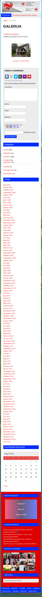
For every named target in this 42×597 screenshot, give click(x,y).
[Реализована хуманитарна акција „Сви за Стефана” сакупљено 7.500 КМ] (15, 570)
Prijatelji (6, 166)
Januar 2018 (7, 338)
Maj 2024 (6, 215)
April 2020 (7, 270)
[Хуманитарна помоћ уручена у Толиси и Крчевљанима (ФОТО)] (23, 557)
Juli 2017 (6, 354)
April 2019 (7, 301)
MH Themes (24, 594)
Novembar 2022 (9, 223)
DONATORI (7, 153)
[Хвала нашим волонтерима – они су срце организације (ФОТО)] (15, 557)
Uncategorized (8, 170)
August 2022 (8, 225)
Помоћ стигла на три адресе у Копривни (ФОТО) (20, 544)
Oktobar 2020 (8, 255)
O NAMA (6, 160)
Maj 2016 (6, 389)
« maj (5, 486)
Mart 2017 (7, 364)
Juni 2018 (6, 326)
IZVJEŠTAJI (7, 162)
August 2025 (8, 195)
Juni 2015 (6, 417)
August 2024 (8, 207)
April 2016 (7, 391)
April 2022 (7, 228)
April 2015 (7, 421)
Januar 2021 (7, 250)
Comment (8, 87)
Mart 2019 (7, 303)
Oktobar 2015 (8, 406)
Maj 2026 (6, 185)
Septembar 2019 (9, 288)
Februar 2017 (8, 366)
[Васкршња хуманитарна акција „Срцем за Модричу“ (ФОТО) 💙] (7, 557)
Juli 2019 (6, 293)
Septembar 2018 (9, 318)
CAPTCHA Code (29, 132)
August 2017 (8, 351)
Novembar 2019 (9, 283)
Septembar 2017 (9, 348)
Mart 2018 (7, 333)
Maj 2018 (6, 328)
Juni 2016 (6, 386)
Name (6, 104)
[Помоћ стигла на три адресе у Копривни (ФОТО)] (31, 557)
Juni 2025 (6, 197)
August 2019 (8, 291)
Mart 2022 (7, 230)
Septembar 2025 (9, 192)
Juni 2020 (6, 265)
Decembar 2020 (9, 253)
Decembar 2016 (9, 371)
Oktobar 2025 (8, 190)
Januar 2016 (7, 399)
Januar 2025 (7, 205)
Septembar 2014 (9, 439)
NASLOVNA (6, 588)
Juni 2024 (6, 212)
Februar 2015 (8, 427)
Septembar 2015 (9, 409)
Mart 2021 (7, 245)
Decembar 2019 (9, 280)
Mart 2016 (7, 394)
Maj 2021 (6, 240)
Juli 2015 (6, 414)
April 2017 (7, 361)
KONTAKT (23, 591)
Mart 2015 (7, 424)
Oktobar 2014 (8, 437)
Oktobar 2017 (8, 346)
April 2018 (7, 331)
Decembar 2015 (9, 401)
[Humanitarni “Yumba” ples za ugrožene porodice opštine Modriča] (31, 570)
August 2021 (8, 235)
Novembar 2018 (9, 313)
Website (7, 117)
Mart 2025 (7, 202)
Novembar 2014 (9, 434)
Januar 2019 (7, 308)
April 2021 (7, 243)
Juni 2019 (6, 296)
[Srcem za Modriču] (21, 11)
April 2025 (7, 200)
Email (6, 110)
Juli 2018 (6, 323)
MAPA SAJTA (33, 591)
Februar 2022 (8, 233)
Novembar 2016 (9, 374)
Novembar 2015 (9, 404)
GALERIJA (15, 591)
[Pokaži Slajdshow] (21, 61)
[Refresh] (21, 125)
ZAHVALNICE (8, 173)
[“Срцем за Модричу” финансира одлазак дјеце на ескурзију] (7, 570)
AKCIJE (5, 150)
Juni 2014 (6, 442)
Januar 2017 (7, 369)
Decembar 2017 (9, 341)
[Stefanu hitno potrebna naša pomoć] (23, 570)
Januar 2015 (7, 429)
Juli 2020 (6, 263)
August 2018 (8, 321)
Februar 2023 (8, 218)
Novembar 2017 (9, 343)
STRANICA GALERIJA (10, 34)
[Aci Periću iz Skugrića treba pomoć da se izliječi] (7, 563)
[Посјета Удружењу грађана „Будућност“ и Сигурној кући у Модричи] (23, 563)
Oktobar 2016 (8, 376)
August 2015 (8, 411)
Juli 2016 (6, 384)
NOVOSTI (6, 157)
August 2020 (8, 260)
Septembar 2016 (9, 379)
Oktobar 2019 (8, 285)
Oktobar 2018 (8, 316)
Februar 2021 (8, 248)
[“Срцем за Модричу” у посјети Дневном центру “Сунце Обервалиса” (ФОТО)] (31, 563)
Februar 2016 (8, 396)
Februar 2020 (8, 275)
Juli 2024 (6, 210)
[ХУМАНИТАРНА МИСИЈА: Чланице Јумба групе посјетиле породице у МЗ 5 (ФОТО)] (15, 563)
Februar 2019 (8, 306)
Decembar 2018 (9, 311)
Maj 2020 (6, 268)
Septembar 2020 (9, 258)
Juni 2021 (6, 238)
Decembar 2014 (9, 432)
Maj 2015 (6, 419)
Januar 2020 (7, 278)
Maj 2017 (6, 359)
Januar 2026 (7, 187)
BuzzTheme (32, 594)
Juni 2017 (6, 356)
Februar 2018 (8, 336)
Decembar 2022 (9, 220)
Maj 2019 (6, 298)
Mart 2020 (7, 273)
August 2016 (8, 381)
